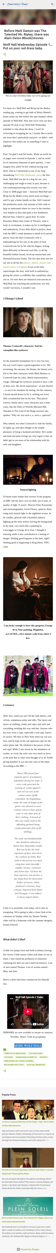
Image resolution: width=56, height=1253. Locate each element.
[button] (4, 54)
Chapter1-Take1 (17, 4)
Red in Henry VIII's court (14, 1065)
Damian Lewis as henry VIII (26, 1057)
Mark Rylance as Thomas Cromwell (19, 1061)
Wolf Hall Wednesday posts (28, 175)
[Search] (52, 4)
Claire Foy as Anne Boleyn (15, 1053)
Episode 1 (44, 1057)
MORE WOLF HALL (28, 1045)
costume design (35, 1053)
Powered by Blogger (29, 1249)
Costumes (8, 1057)
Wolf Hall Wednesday (36, 1065)
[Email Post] (4, 1050)
